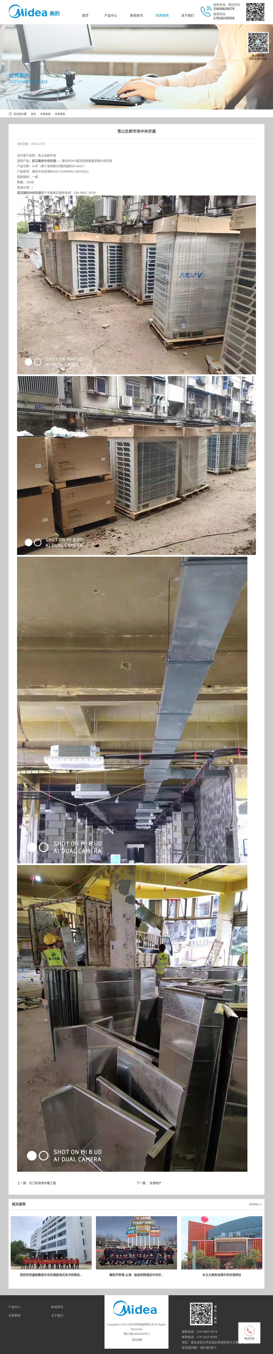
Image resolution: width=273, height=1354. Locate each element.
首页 (85, 15)
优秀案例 (162, 15)
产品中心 (111, 15)
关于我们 (187, 15)
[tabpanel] (136, 66)
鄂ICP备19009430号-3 (137, 1333)
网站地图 (137, 1339)
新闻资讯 (136, 15)
